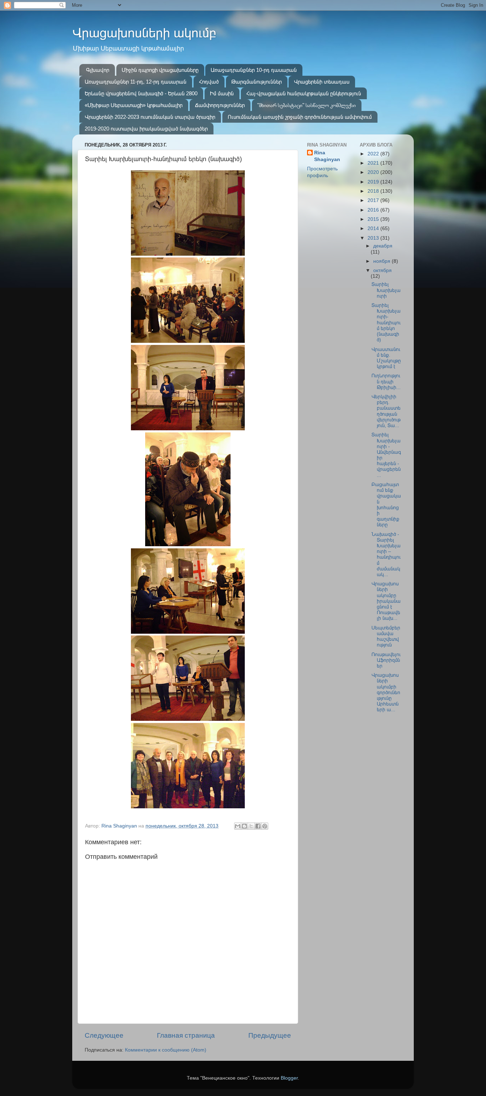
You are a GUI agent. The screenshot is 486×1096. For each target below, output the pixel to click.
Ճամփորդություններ (220, 105)
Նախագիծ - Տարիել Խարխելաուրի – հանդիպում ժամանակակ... (386, 554)
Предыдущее (269, 1035)
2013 (374, 238)
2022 (374, 153)
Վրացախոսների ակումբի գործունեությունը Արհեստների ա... (385, 692)
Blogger (289, 1078)
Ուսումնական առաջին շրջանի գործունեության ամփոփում (300, 117)
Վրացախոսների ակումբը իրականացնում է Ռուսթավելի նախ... (386, 601)
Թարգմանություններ (256, 82)
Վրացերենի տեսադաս (321, 82)
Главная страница (186, 1035)
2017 (374, 200)
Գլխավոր (97, 70)
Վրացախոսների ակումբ (144, 33)
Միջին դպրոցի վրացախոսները (160, 70)
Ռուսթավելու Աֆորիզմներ (386, 660)
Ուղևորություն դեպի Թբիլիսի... (386, 381)
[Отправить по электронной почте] (237, 826)
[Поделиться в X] (251, 826)
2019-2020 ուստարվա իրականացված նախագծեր (146, 129)
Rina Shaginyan (327, 156)
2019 (374, 182)
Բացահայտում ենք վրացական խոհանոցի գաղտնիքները (386, 504)
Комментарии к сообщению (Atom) (165, 1050)
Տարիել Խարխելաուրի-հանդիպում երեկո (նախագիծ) (386, 322)
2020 (374, 172)
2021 (374, 163)
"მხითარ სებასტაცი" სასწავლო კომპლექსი (306, 105)
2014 (374, 228)
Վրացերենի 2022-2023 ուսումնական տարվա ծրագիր (150, 117)
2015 (374, 219)
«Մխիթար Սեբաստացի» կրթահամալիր (134, 105)
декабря (382, 246)
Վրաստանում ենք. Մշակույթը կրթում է (386, 358)
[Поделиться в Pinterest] (264, 826)
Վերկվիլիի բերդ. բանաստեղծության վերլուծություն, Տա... (386, 411)
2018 (374, 191)
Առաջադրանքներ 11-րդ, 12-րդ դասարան (135, 82)
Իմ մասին (222, 93)
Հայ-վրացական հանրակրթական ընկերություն (303, 93)
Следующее (104, 1035)
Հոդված (209, 82)
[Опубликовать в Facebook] (258, 826)
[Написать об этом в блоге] (244, 826)
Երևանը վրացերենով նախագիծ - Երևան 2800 (141, 93)
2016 (374, 210)
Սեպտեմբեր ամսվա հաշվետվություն (385, 636)
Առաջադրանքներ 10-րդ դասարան (254, 70)
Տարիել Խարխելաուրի (386, 290)
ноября (382, 261)
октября (382, 270)
